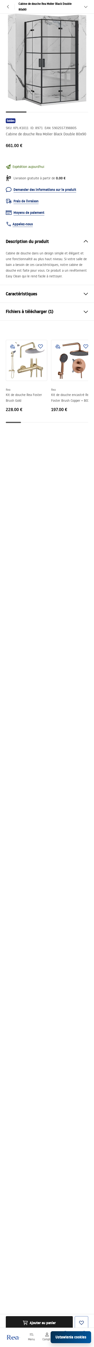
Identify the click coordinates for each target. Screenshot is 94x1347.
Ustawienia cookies (70, 1337)
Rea (8, 389)
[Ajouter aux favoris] (40, 346)
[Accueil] (13, 1337)
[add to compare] (12, 346)
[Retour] (8, 7)
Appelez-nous (23, 224)
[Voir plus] (85, 7)
